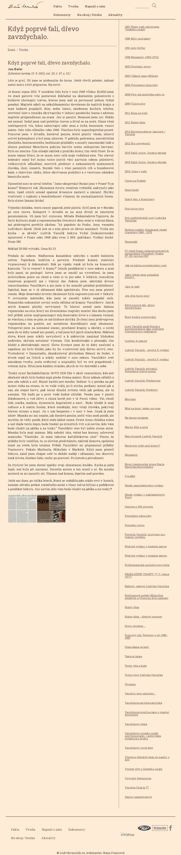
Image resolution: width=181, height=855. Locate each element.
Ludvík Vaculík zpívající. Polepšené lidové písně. (141, 370)
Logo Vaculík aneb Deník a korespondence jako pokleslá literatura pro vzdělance (144, 329)
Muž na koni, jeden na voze (142, 408)
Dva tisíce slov (134, 208)
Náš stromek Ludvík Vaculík (143, 436)
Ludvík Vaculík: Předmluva (142, 380)
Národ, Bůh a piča (136, 427)
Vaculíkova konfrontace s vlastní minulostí (147, 714)
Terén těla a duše (136, 665)
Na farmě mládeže (136, 417)
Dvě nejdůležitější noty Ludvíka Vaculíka (145, 219)
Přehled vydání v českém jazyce (146, 546)
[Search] (154, 5)
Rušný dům (132, 607)
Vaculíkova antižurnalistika (143, 703)
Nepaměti (131, 455)
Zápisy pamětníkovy (138, 797)
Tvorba (23, 49)
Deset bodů (132, 190)
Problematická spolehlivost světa (147, 565)
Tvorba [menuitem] (73, 6)
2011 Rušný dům (135, 122)
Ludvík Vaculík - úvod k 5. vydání (147, 359)
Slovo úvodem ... (135, 626)
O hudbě (130, 476)
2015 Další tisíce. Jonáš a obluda (145, 152)
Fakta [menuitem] (57, 6)
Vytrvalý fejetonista (138, 778)
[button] (22, 509)
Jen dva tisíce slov (137, 295)
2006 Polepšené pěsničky (141, 85)
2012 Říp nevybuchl (137, 143)
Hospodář (131, 241)
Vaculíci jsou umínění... (140, 693)
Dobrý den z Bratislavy (139, 199)
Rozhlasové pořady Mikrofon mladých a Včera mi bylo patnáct (146, 597)
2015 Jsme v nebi (136, 171)
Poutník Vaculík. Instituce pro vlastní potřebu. (145, 536)
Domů (11, 49)
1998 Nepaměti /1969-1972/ (142, 57)
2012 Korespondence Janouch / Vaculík (145, 133)
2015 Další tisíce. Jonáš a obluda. (146, 162)
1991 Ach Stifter (135, 48)
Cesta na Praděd (135, 180)
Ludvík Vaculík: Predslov (141, 390)
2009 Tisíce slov (135, 103)
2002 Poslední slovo (138, 66)
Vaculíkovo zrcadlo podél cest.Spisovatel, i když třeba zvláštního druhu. (143, 736)
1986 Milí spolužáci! (138, 38)
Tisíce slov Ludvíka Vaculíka (144, 675)
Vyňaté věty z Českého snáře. (144, 769)
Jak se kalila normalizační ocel (146, 265)
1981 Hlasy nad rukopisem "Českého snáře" (142, 28)
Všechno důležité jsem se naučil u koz (147, 758)
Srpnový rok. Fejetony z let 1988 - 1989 (146, 637)
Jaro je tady (132, 286)
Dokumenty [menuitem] (62, 15)
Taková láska (133, 656)
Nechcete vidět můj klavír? (142, 445)
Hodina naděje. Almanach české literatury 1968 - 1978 (146, 231)
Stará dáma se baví (137, 647)
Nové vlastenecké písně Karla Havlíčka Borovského (144, 466)
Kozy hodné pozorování (140, 317)
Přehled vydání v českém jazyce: (146, 555)
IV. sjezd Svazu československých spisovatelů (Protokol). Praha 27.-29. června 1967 (147, 253)
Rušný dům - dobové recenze (143, 616)
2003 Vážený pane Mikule (141, 76)
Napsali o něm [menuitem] (95, 6)
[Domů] (27, 4)
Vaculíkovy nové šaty (139, 747)
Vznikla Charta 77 (137, 787)
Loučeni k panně (136, 341)
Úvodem (130, 684)
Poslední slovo (135, 525)
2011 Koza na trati (136, 113)
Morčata (130, 399)
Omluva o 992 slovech (139, 506)
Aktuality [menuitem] (115, 15)
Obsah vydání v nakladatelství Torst (145, 496)
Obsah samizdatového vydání (144, 485)
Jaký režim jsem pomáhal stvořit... (142, 276)
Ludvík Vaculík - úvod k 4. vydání (147, 350)
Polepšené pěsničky (138, 516)
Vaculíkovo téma (136, 724)
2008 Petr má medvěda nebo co (145, 94)
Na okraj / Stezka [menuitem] (89, 15)
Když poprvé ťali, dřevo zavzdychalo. (140, 307)
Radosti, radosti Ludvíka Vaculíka (147, 586)
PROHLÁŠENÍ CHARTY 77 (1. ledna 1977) (147, 576)
